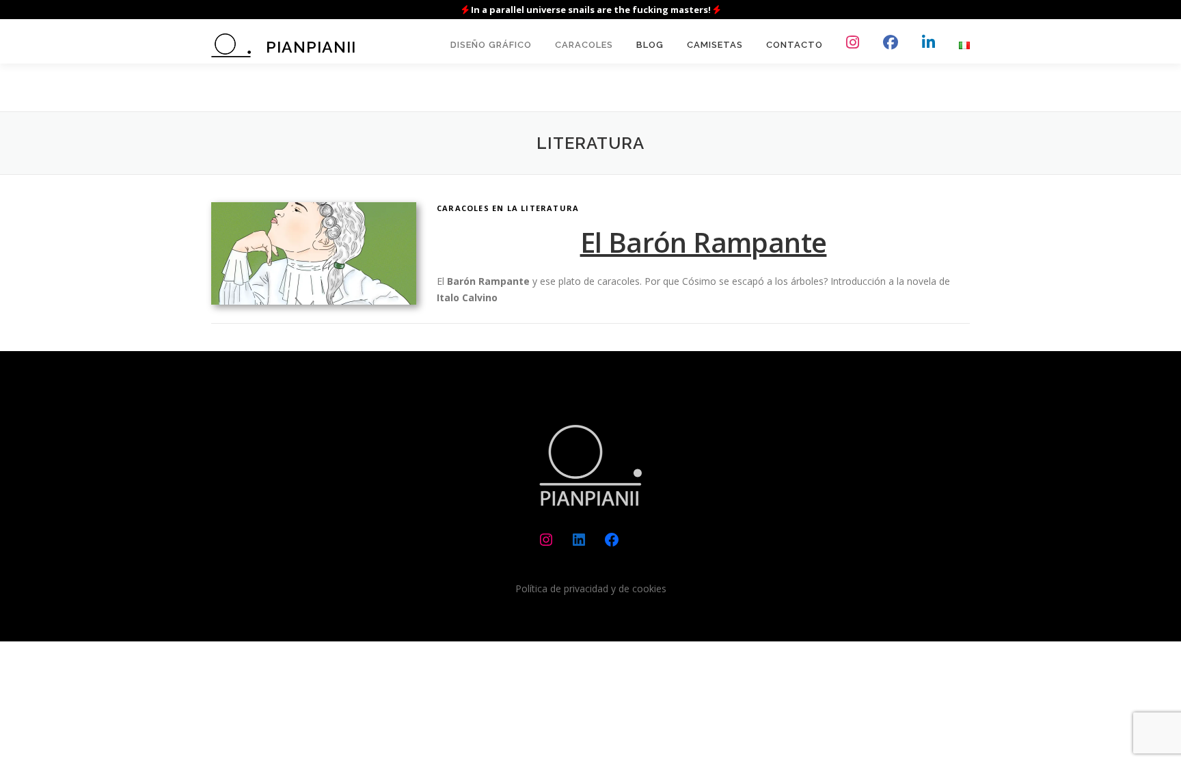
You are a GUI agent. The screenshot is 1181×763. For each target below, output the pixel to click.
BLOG (650, 45)
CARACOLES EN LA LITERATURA (508, 208)
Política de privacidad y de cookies (590, 588)
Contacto (794, 45)
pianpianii (311, 47)
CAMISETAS (715, 45)
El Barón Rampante (703, 242)
